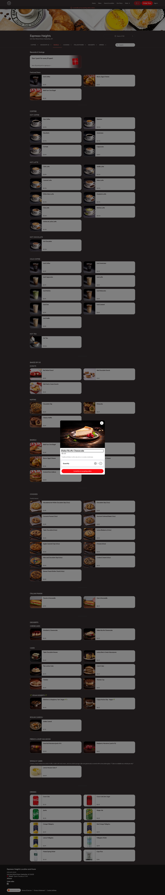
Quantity (66, 463)
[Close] (101, 423)
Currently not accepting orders (82, 471)
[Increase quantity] (100, 463)
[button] (82, 434)
